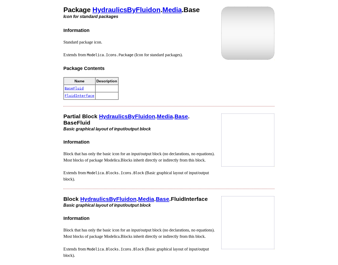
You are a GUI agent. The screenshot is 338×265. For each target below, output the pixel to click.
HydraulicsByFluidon (126, 10)
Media (172, 10)
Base (181, 116)
